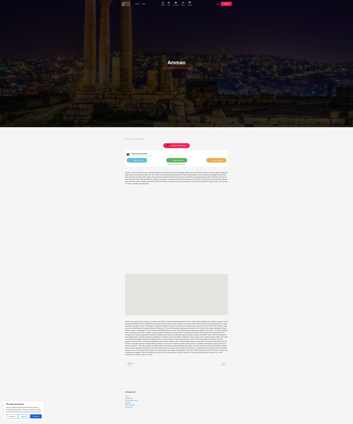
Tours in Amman (216, 160)
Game (183, 5)
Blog (143, 4)
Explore (137, 4)
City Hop (176, 5)
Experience (129, 398)
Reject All (24, 416)
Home (127, 139)
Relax (163, 5)
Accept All (36, 416)
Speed (190, 5)
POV (168, 5)
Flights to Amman (177, 160)
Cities (127, 396)
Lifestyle (128, 403)
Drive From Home (128, 3)
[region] (24, 410)
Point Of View (130, 405)
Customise (12, 416)
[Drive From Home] (123, 4)
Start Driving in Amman (178, 145)
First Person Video (131, 400)
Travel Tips (129, 407)
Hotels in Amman (136, 160)
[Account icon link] (218, 4)
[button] (226, 4)
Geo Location (134, 139)
